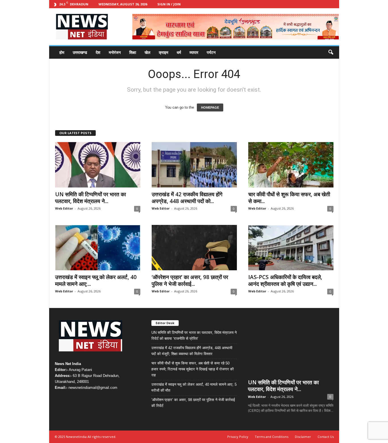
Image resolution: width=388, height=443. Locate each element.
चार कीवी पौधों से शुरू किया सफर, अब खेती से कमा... (289, 198)
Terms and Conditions (271, 436)
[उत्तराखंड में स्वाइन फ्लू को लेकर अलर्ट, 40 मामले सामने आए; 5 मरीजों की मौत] (97, 247)
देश (98, 52)
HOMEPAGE (210, 107)
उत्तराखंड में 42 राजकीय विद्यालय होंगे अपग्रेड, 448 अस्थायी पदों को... (187, 198)
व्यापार (193, 52)
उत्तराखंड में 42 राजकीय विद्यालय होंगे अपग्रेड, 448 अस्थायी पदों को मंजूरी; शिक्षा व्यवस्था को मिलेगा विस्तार (191, 351)
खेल (147, 52)
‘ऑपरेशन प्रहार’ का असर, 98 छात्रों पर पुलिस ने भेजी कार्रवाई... (190, 280)
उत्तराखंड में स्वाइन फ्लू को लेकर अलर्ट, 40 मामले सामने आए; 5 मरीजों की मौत (194, 387)
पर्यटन (211, 52)
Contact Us (326, 436)
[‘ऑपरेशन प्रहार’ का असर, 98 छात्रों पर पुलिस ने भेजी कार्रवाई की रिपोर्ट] (194, 247)
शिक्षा (132, 52)
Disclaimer (303, 436)
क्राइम (163, 52)
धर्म (179, 52)
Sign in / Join (169, 4)
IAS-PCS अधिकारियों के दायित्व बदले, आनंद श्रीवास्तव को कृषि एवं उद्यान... (285, 280)
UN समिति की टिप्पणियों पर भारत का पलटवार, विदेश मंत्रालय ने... (90, 198)
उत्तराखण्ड (80, 52)
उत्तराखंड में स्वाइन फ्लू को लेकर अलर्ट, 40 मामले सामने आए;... (96, 280)
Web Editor (64, 208)
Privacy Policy (237, 436)
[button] (330, 52)
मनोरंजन (115, 52)
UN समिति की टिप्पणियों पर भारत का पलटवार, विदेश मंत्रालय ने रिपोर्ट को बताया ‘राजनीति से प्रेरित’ (194, 335)
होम (61, 52)
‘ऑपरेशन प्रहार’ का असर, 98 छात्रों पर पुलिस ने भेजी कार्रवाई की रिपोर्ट (193, 403)
